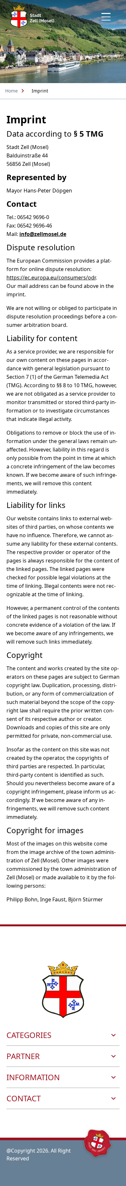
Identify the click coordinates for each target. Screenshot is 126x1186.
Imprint (40, 91)
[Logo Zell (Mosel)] (32, 16)
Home (11, 91)
